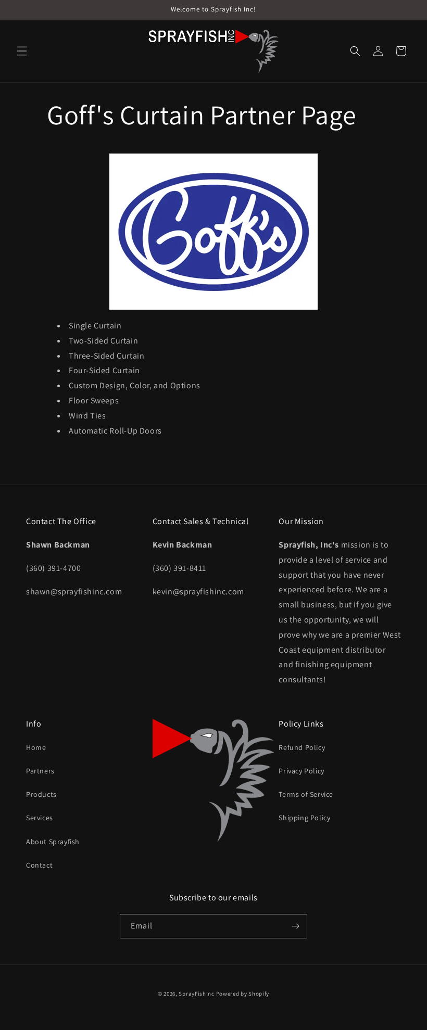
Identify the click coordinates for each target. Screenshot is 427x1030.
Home (36, 747)
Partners (40, 770)
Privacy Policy (301, 770)
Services (39, 817)
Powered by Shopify (243, 993)
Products (41, 794)
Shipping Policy (304, 817)
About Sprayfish (53, 841)
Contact (39, 865)
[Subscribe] (295, 926)
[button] (21, 51)
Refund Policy (302, 747)
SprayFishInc (196, 993)
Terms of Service (306, 794)
